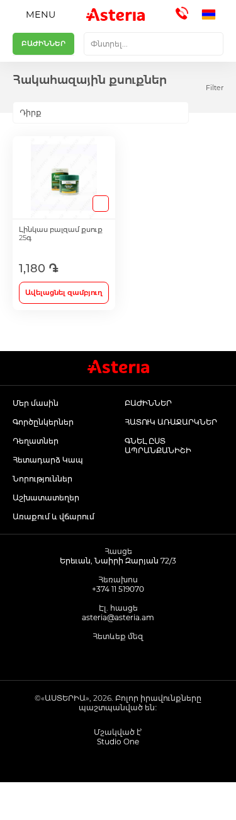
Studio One (118, 741)
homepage (29, 801)
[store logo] (115, 14)
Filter (214, 87)
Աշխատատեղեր (46, 497)
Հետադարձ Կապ (48, 460)
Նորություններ (42, 478)
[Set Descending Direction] (200, 112)
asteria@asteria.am (118, 617)
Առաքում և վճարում (53, 516)
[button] (212, 14)
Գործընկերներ (43, 422)
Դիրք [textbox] (31, 112)
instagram (118, 657)
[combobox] (153, 43)
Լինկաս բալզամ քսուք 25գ (61, 234)
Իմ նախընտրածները (147, 801)
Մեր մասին (36, 403)
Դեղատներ (36, 441)
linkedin (146, 657)
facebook (90, 657)
